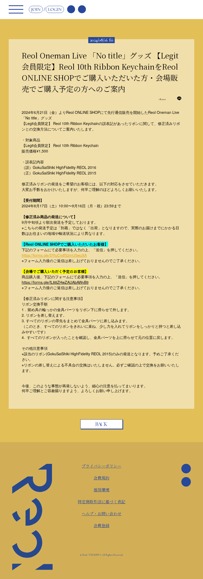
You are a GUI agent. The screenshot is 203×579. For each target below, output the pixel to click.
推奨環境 (101, 489)
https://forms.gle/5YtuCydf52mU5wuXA (54, 255)
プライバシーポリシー (101, 466)
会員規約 (101, 478)
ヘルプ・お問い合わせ (101, 513)
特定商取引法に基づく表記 (101, 501)
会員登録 (101, 525)
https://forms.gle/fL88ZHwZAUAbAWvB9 (55, 282)
